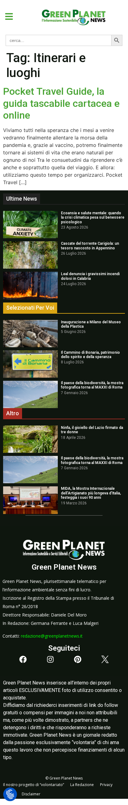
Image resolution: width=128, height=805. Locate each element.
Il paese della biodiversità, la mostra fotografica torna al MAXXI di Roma (92, 385)
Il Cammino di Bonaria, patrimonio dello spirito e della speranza (90, 354)
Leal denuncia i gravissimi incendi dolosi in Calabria (90, 276)
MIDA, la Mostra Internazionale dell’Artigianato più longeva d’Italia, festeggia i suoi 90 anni (91, 493)
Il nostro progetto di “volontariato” (33, 784)
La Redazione (82, 784)
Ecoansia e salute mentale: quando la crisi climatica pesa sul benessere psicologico (92, 217)
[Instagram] (50, 659)
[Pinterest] (77, 659)
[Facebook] (23, 659)
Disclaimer (31, 794)
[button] (6, 16)
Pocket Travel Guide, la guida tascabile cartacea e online (61, 103)
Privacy (106, 784)
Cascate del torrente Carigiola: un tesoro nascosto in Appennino (90, 245)
